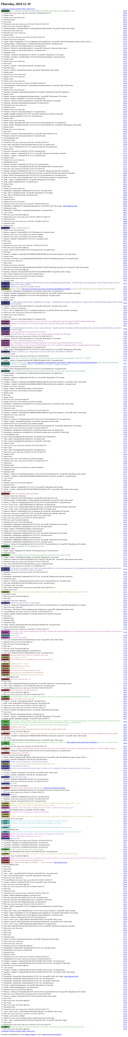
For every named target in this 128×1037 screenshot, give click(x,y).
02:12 (125, 61)
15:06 (125, 546)
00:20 (125, 22)
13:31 (125, 476)
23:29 (125, 1011)
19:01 (125, 764)
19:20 (125, 786)
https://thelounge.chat (69, 206)
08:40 (125, 193)
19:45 (125, 851)
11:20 (125, 373)
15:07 (125, 548)
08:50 (125, 204)
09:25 (125, 239)
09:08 (125, 221)
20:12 (125, 889)
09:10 (125, 226)
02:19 (125, 63)
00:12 (125, 15)
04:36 (125, 96)
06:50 (125, 131)
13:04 (125, 458)
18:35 (125, 746)
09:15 (125, 230)
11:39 (125, 395)
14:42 (125, 520)
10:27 (125, 280)
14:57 (125, 537)
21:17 (125, 937)
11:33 (125, 393)
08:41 (125, 197)
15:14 (125, 561)
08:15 (125, 182)
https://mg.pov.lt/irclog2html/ (52, 1034)
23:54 (125, 1022)
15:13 (125, 559)
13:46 (125, 483)
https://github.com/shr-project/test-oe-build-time (82, 742)
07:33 (125, 164)
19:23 (125, 807)
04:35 (125, 94)
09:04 (125, 219)
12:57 (125, 450)
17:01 (125, 627)
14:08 (125, 498)
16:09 (125, 587)
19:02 (125, 766)
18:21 (125, 725)
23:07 (125, 1005)
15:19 (125, 564)
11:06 (125, 351)
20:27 (125, 910)
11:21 (125, 375)
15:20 (125, 566)
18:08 (125, 697)
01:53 (125, 50)
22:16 (125, 965)
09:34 (125, 250)
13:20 (125, 469)
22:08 (125, 961)
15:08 (125, 550)
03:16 (125, 79)
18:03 (125, 692)
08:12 (125, 177)
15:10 (125, 553)
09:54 (125, 265)
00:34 (125, 26)
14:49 (125, 524)
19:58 (125, 871)
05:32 (125, 114)
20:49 (125, 919)
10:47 (125, 315)
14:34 (125, 515)
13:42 (125, 480)
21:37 (125, 941)
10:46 (125, 310)
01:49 (125, 48)
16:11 (125, 590)
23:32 (125, 1013)
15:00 (125, 540)
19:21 (125, 801)
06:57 (125, 133)
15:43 (125, 581)
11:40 (125, 397)
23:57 (125, 1024)
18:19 (125, 722)
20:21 (125, 900)
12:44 (125, 428)
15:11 (125, 557)
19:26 (125, 818)
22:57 (125, 1000)
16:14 (125, 596)
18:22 (125, 727)
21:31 (125, 939)
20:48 (125, 917)
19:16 (125, 775)
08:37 (125, 190)
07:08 (125, 144)
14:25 (125, 507)
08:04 (125, 173)
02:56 (125, 72)
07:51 (125, 166)
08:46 (125, 199)
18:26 (125, 736)
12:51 (125, 439)
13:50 (125, 485)
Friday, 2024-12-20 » (28, 9)
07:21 (125, 160)
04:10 (125, 87)
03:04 (125, 77)
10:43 (125, 306)
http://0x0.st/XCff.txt (60, 862)
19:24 (125, 812)
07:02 (125, 140)
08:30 (125, 188)
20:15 (125, 891)
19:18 (125, 783)
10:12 (125, 272)
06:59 (125, 138)
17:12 (125, 640)
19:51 (125, 860)
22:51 (125, 996)
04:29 (125, 92)
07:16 (125, 149)
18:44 (125, 751)
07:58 (125, 171)
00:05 (125, 11)
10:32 (125, 283)
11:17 (125, 369)
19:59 (125, 873)
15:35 (125, 576)
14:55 (125, 529)
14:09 (125, 500)
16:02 (125, 583)
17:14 (125, 642)
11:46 (125, 401)
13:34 (125, 478)
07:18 (125, 155)
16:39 (125, 603)
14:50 (125, 526)
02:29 (125, 70)
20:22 (125, 902)
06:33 (125, 127)
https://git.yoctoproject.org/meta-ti (54, 788)
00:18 (125, 20)
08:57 (125, 215)
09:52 (125, 263)
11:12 (125, 366)
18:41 (125, 748)
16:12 (125, 592)
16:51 (125, 616)
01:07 (125, 39)
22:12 (125, 963)
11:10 (125, 356)
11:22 (125, 380)
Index (19, 9)
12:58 (125, 454)
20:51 (125, 924)
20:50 (125, 921)
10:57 (125, 326)
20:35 (125, 913)
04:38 (125, 98)
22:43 (125, 994)
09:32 (125, 243)
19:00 (125, 759)
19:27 (125, 821)
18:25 (125, 731)
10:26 (125, 278)
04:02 (125, 85)
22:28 (125, 976)
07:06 (125, 142)
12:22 (125, 419)
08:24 (125, 184)
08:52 (125, 212)
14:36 (125, 518)
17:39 (125, 653)
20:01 (125, 878)
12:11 (125, 410)
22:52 (125, 998)
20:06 (125, 882)
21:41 (125, 943)
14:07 (125, 496)
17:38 (125, 650)
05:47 (125, 118)
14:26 (125, 509)
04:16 (125, 90)
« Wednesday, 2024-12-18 (9, 9)
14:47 (125, 522)
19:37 (125, 843)
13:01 (125, 456)
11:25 (125, 382)
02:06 (125, 57)
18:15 (125, 710)
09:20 (125, 232)
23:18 (125, 1007)
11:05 (125, 349)
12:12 (125, 412)
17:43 (125, 675)
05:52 (125, 120)
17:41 (125, 661)
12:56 (125, 447)
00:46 (125, 28)
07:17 (125, 151)
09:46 (125, 258)
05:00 (125, 112)
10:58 (125, 329)
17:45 (125, 679)
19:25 (125, 816)
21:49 (125, 946)
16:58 (125, 620)
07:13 (125, 147)
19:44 (125, 849)
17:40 (125, 657)
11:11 (125, 360)
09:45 (125, 256)
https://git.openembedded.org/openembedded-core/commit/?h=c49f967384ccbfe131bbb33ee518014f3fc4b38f (62, 362)
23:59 (125, 1027)
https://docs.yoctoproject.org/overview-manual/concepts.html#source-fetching (46, 289)
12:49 (125, 432)
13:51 (125, 487)
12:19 (125, 417)
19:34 (125, 834)
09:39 (125, 252)
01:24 (125, 44)
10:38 (125, 297)
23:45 (125, 1020)
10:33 (125, 289)
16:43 (125, 607)
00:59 (125, 35)
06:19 (125, 125)
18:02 (125, 688)
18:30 (125, 743)
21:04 (125, 932)
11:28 (125, 388)
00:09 (125, 13)
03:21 (125, 81)
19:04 (125, 768)
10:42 (125, 303)
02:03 (125, 52)
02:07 (125, 59)
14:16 (125, 502)
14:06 (125, 493)
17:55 (125, 681)
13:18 (125, 467)
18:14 (125, 703)
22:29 (125, 983)
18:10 (125, 699)
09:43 (125, 254)
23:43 (125, 1018)
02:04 (125, 55)
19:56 (125, 867)
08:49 (125, 201)
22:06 (125, 959)
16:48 (125, 614)
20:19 (125, 893)
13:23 (125, 472)
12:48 (125, 430)
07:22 (125, 162)
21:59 (125, 952)
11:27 (125, 386)
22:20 (125, 970)
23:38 (125, 1016)
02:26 (125, 66)
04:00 (125, 83)
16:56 (125, 618)
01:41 (125, 46)
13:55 (125, 489)
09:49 (125, 261)
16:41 (125, 605)
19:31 (125, 825)
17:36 (125, 648)
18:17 (125, 718)
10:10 (125, 269)
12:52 (125, 443)
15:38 (125, 579)
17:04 (125, 635)
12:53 (125, 445)
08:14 (125, 180)
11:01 (125, 338)
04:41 (125, 101)
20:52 (125, 926)
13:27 (125, 474)
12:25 (125, 423)
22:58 (125, 1003)
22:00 (125, 954)
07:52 (125, 169)
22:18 (125, 967)
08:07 (125, 175)
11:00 (125, 332)
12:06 (125, 406)
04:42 (125, 103)
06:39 (125, 129)
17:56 (125, 683)
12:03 (125, 404)
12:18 (125, 415)
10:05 (125, 267)
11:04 (125, 345)
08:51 (125, 208)
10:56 (125, 321)
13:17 (125, 465)
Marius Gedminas (30, 1034)
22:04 (125, 957)
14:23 (125, 504)
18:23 (125, 729)
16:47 (125, 609)
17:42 (125, 666)
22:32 (125, 985)
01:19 (125, 41)
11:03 (125, 343)
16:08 (125, 585)
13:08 (125, 463)
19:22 (125, 803)
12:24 (125, 421)
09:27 (125, 241)
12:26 (125, 426)
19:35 (125, 838)
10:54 (125, 319)
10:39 (125, 300)
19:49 (125, 854)
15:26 (125, 569)
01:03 (125, 37)
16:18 (125, 600)
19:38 (125, 847)
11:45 (125, 399)
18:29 (125, 740)
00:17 (125, 17)
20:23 (125, 906)
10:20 (125, 276)
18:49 (125, 755)
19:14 (125, 770)
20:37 (125, 915)
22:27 (125, 972)
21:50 (125, 948)
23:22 (125, 1009)
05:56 (125, 123)
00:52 (125, 30)
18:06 (125, 694)
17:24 (125, 644)
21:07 (125, 935)
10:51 (125, 317)
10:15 (125, 274)
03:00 (125, 74)
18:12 (125, 701)
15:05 (125, 544)
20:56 (125, 930)
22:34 (125, 989)
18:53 (125, 757)
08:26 (125, 186)
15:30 (125, 572)
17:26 (125, 646)
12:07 (125, 408)
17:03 (125, 629)
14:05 (125, 491)
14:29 (125, 511)
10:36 (125, 293)
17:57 (125, 686)
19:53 (125, 862)
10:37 (125, 295)
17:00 (125, 625)
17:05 (125, 637)
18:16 (125, 714)
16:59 (125, 622)
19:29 (125, 823)
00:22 (125, 24)
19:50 (125, 858)
